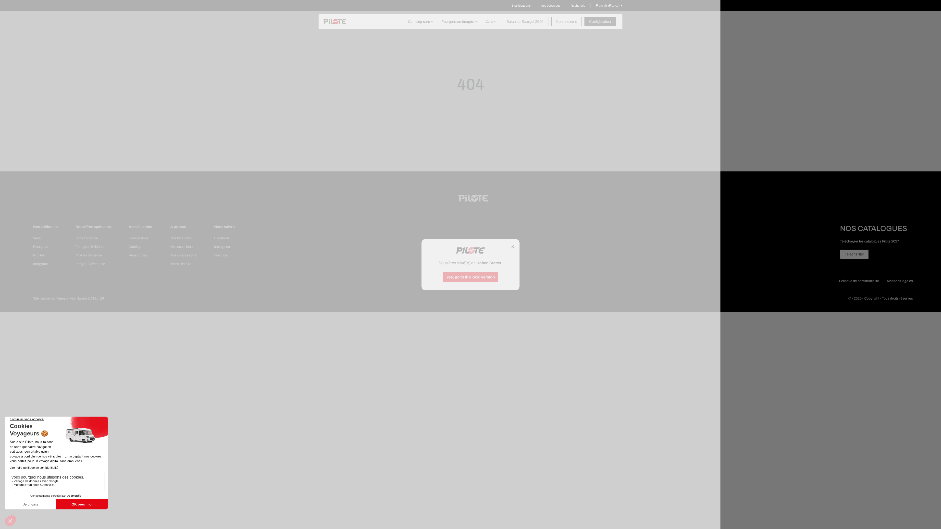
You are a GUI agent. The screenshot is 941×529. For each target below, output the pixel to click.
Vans (489, 22)
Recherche (578, 5)
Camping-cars (419, 22)
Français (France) (607, 5)
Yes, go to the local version (470, 277)
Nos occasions (550, 5)
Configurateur (600, 22)
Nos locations (521, 5)
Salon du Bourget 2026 (525, 22)
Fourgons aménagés (458, 22)
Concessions (566, 22)
